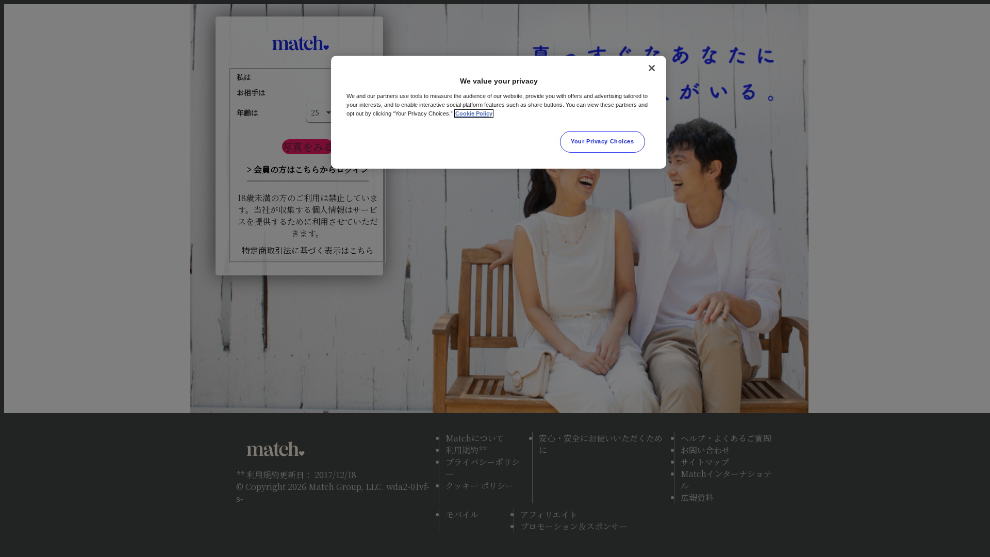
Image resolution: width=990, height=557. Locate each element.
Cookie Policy (473, 113)
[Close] (651, 68)
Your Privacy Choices (602, 141)
